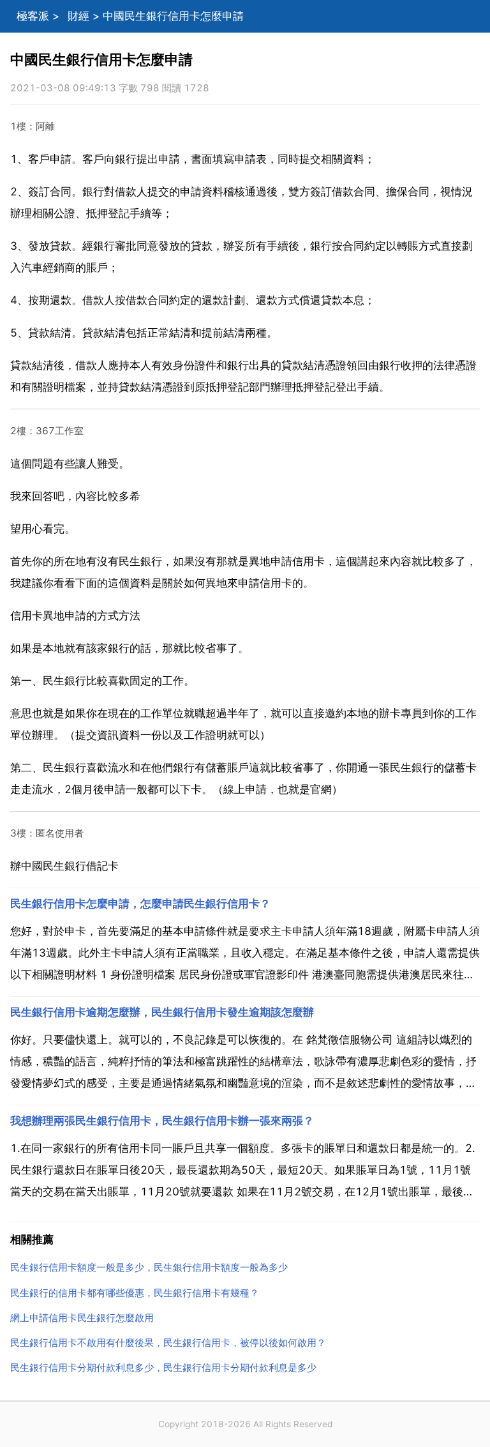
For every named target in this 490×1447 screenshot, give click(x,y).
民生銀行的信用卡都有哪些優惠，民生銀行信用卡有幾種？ (134, 1293)
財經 (78, 16)
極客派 (33, 16)
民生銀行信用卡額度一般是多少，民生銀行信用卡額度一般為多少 (149, 1267)
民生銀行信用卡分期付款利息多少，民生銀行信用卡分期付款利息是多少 (163, 1367)
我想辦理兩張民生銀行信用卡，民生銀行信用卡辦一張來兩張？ (162, 1120)
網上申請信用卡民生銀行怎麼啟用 (82, 1318)
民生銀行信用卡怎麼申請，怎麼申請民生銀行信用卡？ (140, 903)
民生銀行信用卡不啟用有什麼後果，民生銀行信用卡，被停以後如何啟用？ (168, 1343)
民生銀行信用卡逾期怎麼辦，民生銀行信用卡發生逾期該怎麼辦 (162, 1012)
